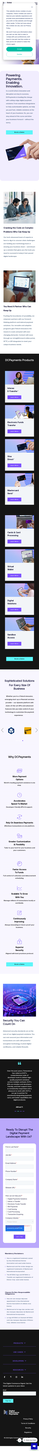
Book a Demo (19, 132)
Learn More (14, 397)
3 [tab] (23, 1112)
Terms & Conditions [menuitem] (28, 1423)
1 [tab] (17, 1112)
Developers (18, 1361)
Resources (18, 1370)
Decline (19, 54)
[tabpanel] (19, 1085)
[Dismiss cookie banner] (32, 7)
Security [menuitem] (28, 1428)
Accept (19, 49)
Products (18, 1343)
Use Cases (18, 1352)
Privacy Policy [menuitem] (28, 1419)
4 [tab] (25, 1112)
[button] (36, 3)
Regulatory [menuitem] (28, 1432)
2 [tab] (20, 1112)
